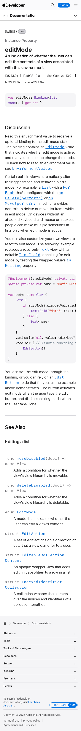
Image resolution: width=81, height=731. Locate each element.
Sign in (64, 5)
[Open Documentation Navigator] (5, 15)
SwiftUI (10, 31)
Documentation (23, 15)
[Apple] (6, 623)
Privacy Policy (31, 720)
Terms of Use (11, 720)
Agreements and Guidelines (19, 725)
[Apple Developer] (13, 5)
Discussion (17, 128)
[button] (52, 5)
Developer (19, 623)
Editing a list (17, 441)
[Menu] (76, 5)
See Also (15, 427)
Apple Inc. (32, 714)
